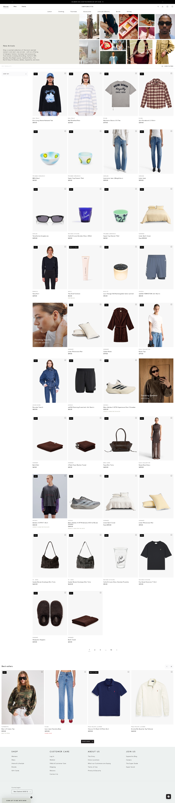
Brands (14, 767)
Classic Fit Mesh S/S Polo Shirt (98, 729)
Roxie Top (142, 351)
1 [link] (89, 650)
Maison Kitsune (73, 233)
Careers (129, 760)
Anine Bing (37, 405)
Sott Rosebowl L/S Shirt (147, 120)
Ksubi (105, 118)
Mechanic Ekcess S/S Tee (112, 120)
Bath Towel (72, 639)
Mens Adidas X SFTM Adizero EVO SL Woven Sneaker (83, 523)
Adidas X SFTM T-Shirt (40, 522)
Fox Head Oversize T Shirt (148, 582)
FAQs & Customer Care (58, 763)
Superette (5, 726)
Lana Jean (142, 178)
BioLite (105, 291)
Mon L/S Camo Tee (8, 729)
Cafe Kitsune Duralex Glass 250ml (80, 236)
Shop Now (86, 741)
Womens (15, 756)
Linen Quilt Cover (145, 236)
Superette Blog (131, 756)
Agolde (105, 176)
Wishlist (52, 760)
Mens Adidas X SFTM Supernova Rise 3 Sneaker (119, 407)
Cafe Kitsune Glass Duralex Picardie (116, 582)
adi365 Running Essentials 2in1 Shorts (81, 407)
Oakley (35, 233)
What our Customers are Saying (99, 763)
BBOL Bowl (36, 178)
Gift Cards (15, 770)
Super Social (130, 767)
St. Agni (35, 579)
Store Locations (93, 760)
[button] (158, 6)
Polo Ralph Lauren (95, 726)
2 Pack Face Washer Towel (77, 465)
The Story (91, 756)
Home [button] (24, 6)
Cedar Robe (107, 351)
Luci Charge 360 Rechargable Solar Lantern (118, 293)
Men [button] (15, 6)
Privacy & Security (94, 770)
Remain (35, 291)
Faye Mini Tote (108, 465)
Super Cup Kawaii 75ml (76, 178)
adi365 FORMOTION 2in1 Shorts (149, 293)
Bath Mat (36, 465)
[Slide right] (171, 667)
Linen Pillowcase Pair (75, 351)
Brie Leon (106, 462)
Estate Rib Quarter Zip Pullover (142, 729)
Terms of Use (92, 767)
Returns (52, 770)
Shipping (53, 767)
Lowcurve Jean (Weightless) (113, 178)
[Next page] (116, 650)
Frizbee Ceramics (39, 176)
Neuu (70, 291)
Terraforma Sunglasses (41, 236)
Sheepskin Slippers (39, 639)
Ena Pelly (36, 118)
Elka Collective (144, 349)
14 (111, 650)
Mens (13, 760)
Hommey (141, 233)
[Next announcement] (163, 2)
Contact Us (54, 774)
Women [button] (6, 6)
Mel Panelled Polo (74, 120)
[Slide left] (167, 667)
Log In (52, 756)
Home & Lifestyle (18, 763)
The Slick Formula (74, 293)
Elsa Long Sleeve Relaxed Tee (43, 120)
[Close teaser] (31, 797)
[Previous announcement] (12, 2)
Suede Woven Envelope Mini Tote (44, 582)
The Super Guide (132, 763)
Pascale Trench (38, 407)
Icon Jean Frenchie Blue (53, 729)
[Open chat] (168, 796)
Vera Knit (36, 293)
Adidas (141, 291)
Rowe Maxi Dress (144, 465)
